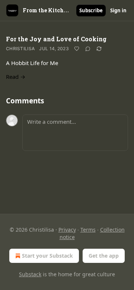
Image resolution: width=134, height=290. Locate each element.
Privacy (67, 229)
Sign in (118, 10)
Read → (15, 76)
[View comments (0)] (88, 48)
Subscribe (91, 10)
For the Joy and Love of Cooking (56, 39)
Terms (88, 229)
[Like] (77, 48)
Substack (30, 274)
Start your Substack (47, 255)
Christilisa (20, 48)
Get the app (104, 255)
